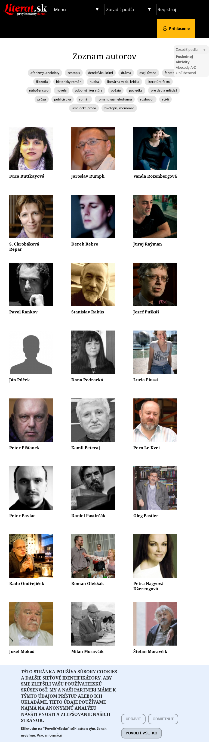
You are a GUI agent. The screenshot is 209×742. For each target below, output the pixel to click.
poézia (116, 90)
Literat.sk (26, 5)
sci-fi (165, 99)
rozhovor (147, 99)
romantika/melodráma (114, 99)
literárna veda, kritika (123, 81)
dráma (126, 72)
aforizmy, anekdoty (44, 72)
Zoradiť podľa (120, 9)
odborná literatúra (89, 90)
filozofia (42, 81)
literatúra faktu (158, 81)
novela (62, 90)
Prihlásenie (179, 28)
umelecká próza (84, 108)
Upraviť (133, 719)
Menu (60, 9)
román (84, 99)
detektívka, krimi (100, 72)
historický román (68, 81)
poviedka (136, 90)
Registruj (167, 9)
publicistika (62, 99)
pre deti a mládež (164, 90)
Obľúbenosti (186, 72)
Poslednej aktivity (184, 59)
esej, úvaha (147, 72)
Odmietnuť (163, 719)
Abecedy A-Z (186, 67)
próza (41, 99)
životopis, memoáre (119, 108)
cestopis (73, 72)
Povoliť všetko (141, 733)
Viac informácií (49, 735)
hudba (94, 81)
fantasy (170, 72)
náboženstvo (38, 90)
